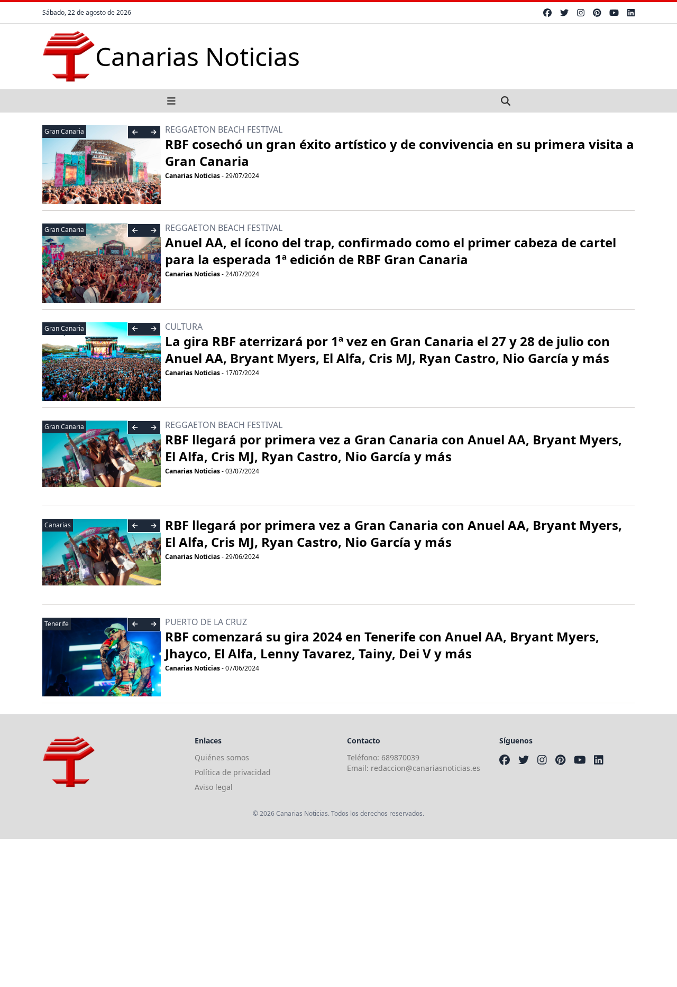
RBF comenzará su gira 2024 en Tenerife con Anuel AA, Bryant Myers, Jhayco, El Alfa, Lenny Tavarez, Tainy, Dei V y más (382, 645)
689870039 (400, 757)
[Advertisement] (317, 913)
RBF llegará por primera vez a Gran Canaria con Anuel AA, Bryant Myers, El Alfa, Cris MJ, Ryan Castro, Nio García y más (393, 448)
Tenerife (56, 623)
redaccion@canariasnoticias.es (425, 768)
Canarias (57, 524)
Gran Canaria (64, 131)
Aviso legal (214, 787)
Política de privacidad (233, 772)
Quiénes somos (222, 757)
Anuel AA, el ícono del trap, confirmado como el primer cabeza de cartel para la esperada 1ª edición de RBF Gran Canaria (390, 251)
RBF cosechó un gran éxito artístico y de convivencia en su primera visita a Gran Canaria (399, 152)
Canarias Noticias (192, 175)
